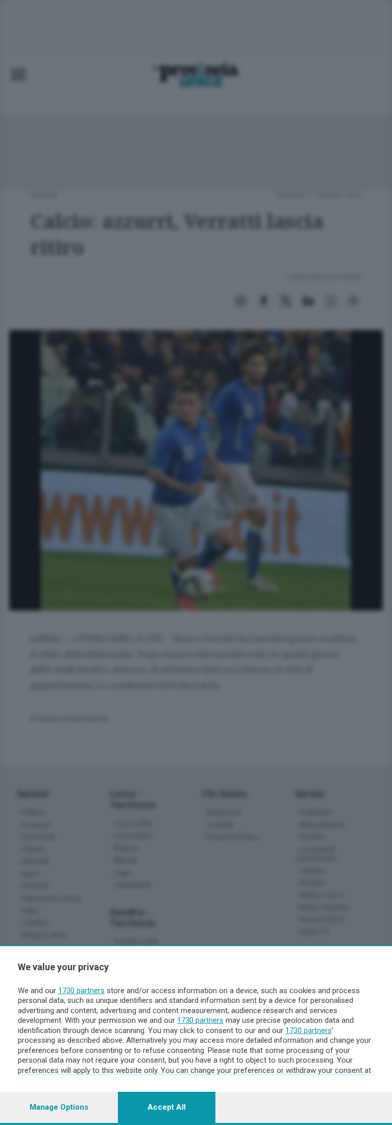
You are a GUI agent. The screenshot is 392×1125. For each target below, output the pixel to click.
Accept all (167, 1107)
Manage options (59, 1107)
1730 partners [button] (81, 990)
